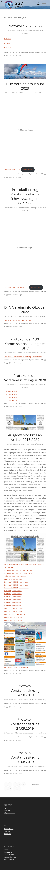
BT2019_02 (7, 597)
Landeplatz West (10, 857)
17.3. (5, 397)
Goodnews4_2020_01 (11, 582)
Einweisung (8, 852)
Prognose (7, 831)
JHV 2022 (7, 39)
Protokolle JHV (28, 31)
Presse (27, 444)
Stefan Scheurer (40, 93)
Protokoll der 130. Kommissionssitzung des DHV (25, 344)
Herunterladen (28, 170)
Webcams (7, 834)
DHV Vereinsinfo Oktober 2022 (25, 309)
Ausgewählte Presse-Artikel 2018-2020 (25, 437)
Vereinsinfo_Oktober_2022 (12, 320)
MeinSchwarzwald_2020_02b (13, 573)
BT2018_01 (7, 606)
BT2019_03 (7, 594)
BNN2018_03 (8, 579)
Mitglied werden (9, 813)
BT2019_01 (7, 600)
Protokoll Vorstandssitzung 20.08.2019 (25, 757)
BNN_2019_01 (8, 620)
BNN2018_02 (8, 611)
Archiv (20, 31)
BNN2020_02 (8, 608)
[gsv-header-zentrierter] (21, 4)
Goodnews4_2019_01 (11, 588)
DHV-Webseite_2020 (10, 667)
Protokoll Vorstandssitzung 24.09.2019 (25, 724)
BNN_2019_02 (8, 617)
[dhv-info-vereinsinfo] (25, 71)
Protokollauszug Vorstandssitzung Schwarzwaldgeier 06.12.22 (25, 196)
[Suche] (37, 4)
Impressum (8, 808)
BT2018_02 (7, 603)
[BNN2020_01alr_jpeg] (25, 422)
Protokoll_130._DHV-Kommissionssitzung (17, 357)
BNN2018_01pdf (9, 614)
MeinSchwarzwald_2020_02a (13, 570)
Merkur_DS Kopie (9, 576)
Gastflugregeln (9, 859)
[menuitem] (37, 4)
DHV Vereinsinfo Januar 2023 (25, 86)
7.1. (5, 400)
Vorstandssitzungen (30, 208)
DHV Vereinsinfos (24, 93)
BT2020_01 (7, 591)
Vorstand (7, 810)
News (22, 208)
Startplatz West (9, 854)
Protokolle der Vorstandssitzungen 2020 (25, 377)
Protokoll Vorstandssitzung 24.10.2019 (25, 690)
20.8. (5, 394)
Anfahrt (6, 850)
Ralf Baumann (38, 444)
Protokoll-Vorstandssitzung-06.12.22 (16, 287)
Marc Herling (42, 700)
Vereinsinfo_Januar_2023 (12, 170)
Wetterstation (8, 829)
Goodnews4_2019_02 (11, 585)
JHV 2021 (7, 43)
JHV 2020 (7, 47)
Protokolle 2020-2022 (25, 26)
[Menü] (43, 4)
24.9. (5, 391)
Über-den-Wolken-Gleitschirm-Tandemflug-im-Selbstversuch (24, 564)
